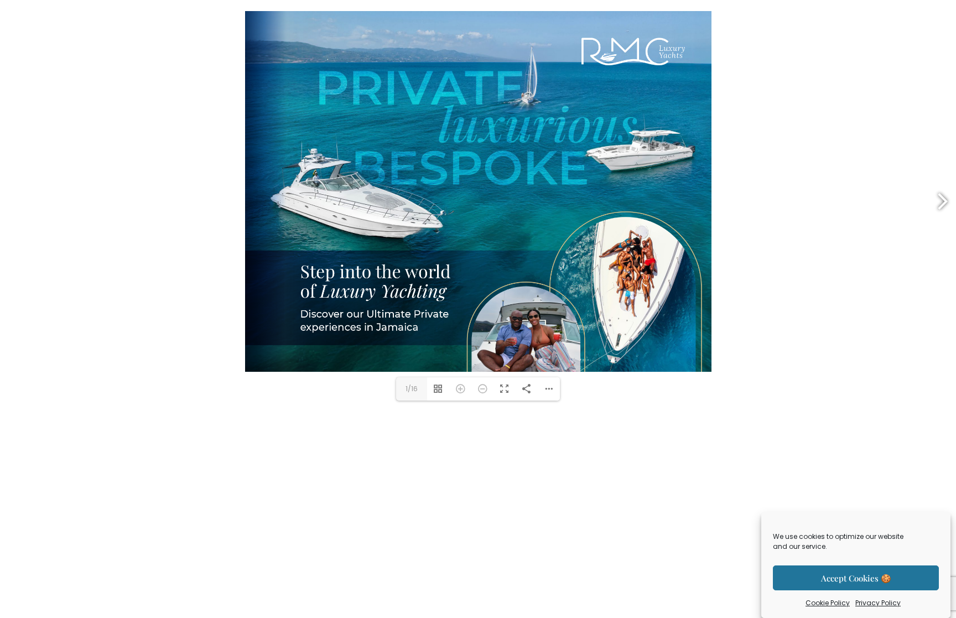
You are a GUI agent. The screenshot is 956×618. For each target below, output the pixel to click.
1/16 (412, 388)
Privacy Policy (878, 602)
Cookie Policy (828, 602)
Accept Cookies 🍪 (856, 578)
